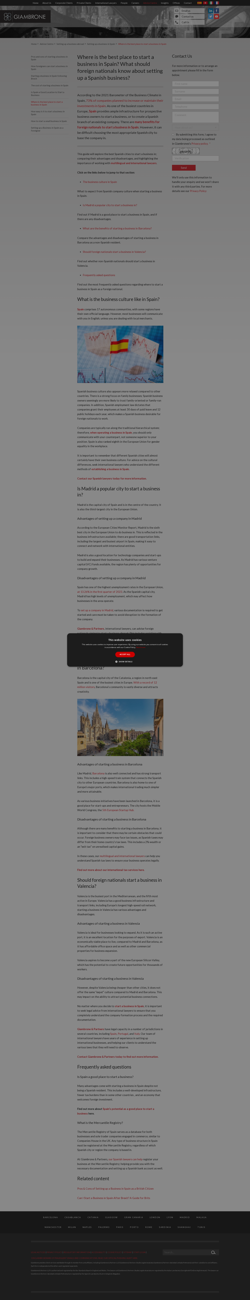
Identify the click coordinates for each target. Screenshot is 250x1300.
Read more (141, 647)
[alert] (125, 650)
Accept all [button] (125, 654)
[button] (124, 661)
